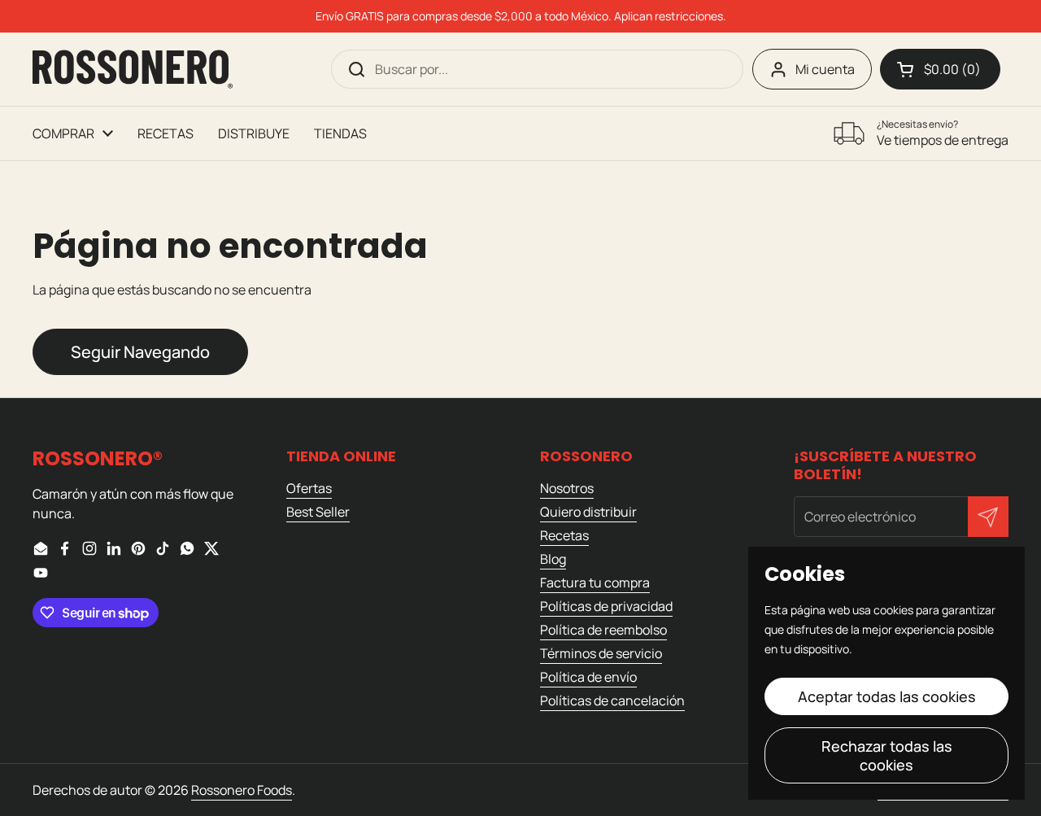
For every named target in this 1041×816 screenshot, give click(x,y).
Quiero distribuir (588, 512)
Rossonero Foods (241, 790)
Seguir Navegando (140, 352)
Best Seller (318, 512)
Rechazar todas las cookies (886, 755)
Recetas (564, 535)
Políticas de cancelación (612, 700)
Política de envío (588, 677)
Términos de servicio (601, 653)
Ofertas (309, 488)
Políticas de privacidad (606, 606)
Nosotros (567, 488)
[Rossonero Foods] (133, 69)
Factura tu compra (595, 582)
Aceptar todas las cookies (887, 696)
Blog (553, 559)
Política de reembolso (603, 630)
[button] (940, 69)
